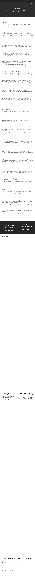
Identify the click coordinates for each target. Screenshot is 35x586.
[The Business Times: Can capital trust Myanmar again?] (9, 314)
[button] (33, 3)
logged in (7, 570)
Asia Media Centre (7, 217)
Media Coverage (9, 392)
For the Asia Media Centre (5, 22)
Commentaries (17, 8)
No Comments (18, 13)
